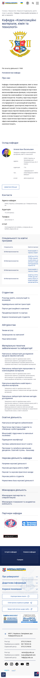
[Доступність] (27, 3)
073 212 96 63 (26, 641)
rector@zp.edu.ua (28, 652)
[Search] (33, 3)
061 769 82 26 (26, 644)
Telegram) (30, 173)
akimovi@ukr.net (29, 178)
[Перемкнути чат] (3, 674)
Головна (4, 11)
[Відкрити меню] (37, 3)
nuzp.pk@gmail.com (28, 655)
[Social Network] (6, 664)
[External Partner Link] (10, 618)
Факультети (12, 11)
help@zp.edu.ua (27, 657)
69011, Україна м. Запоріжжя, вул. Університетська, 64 (20, 635)
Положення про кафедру (11, 73)
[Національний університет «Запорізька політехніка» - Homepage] (14, 570)
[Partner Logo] (6, 670)
